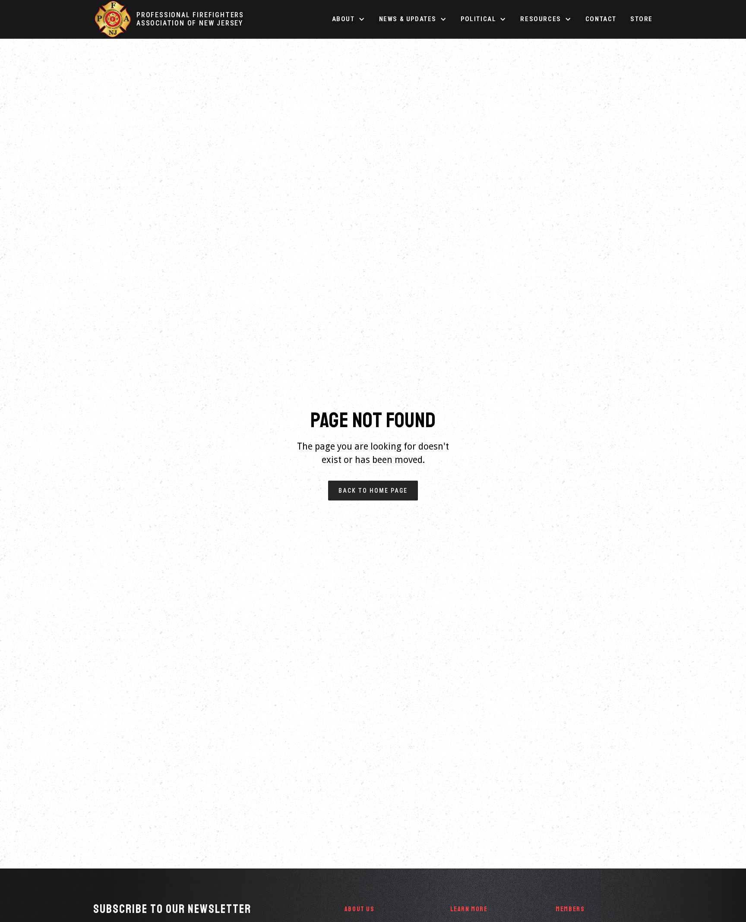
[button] (348, 19)
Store (641, 19)
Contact (600, 19)
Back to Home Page (373, 490)
